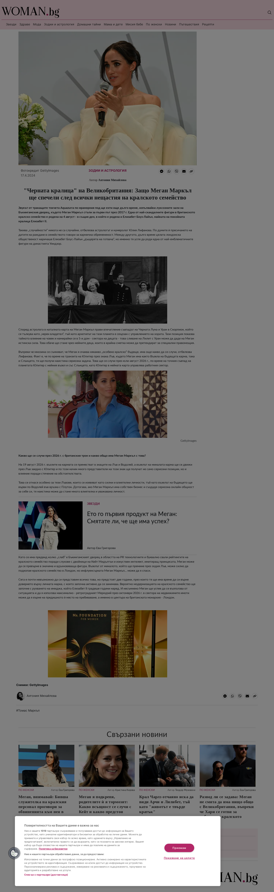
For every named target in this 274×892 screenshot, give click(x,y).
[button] (14, 853)
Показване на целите (179, 858)
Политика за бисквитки (53, 848)
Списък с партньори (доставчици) (46, 874)
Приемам (179, 847)
